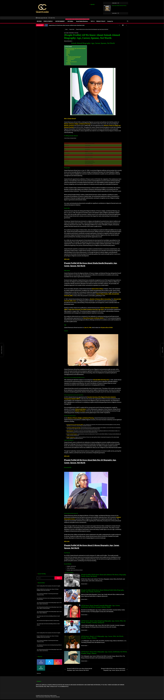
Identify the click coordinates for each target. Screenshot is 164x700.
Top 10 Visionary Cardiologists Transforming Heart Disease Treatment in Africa (47, 594)
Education (68, 53)
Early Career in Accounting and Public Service (74, 56)
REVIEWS (39, 21)
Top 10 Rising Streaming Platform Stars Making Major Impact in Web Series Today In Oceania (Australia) (49, 608)
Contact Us (110, 21)
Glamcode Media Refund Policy (119, 5)
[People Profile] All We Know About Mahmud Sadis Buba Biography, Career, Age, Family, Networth (102, 591)
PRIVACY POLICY (100, 21)
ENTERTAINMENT (61, 20)
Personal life (69, 60)
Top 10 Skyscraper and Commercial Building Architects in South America (48, 617)
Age (67, 54)
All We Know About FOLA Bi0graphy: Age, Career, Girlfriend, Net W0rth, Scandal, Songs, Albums (104, 652)
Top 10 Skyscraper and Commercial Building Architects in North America (48, 624)
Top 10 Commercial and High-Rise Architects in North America (48, 620)
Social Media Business (82, 21)
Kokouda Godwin (84, 583)
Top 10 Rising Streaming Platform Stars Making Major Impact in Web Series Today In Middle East (49, 612)
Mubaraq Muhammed (68, 41)
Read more (39, 673)
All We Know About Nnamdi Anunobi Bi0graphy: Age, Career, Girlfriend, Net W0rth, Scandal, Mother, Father (100, 606)
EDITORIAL (70, 21)
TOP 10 (92, 21)
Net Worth (68, 62)
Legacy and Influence (71, 59)
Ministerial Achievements (71, 58)
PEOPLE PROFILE (48, 21)
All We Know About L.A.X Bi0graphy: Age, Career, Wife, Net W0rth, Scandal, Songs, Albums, (102, 637)
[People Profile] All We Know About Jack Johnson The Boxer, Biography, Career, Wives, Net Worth (103, 575)
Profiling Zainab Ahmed (70, 49)
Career (68, 55)
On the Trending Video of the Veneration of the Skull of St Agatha (48, 585)
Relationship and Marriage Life (72, 61)
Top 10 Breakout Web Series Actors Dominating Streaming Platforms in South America (49, 599)
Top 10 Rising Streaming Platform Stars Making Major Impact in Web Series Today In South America (49, 603)
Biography (68, 50)
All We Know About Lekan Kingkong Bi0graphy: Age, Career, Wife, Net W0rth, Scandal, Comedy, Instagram (103, 621)
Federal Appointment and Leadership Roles (74, 57)
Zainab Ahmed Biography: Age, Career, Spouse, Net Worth (76, 48)
